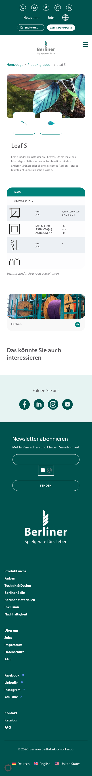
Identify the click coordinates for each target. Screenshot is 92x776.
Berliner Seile (14, 592)
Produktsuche (15, 571)
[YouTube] (34, 7)
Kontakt (10, 713)
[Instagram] (57, 7)
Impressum (13, 644)
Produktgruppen (39, 64)
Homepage (15, 64)
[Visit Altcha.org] (49, 470)
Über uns (11, 630)
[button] (8, 768)
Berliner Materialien (19, 599)
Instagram (12, 689)
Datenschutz (14, 652)
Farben (16, 324)
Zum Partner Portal (61, 27)
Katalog (10, 720)
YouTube (11, 696)
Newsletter (31, 17)
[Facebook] (46, 7)
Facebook (11, 675)
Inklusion (11, 607)
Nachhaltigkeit (15, 614)
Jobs (51, 17)
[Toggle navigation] (85, 44)
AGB (8, 659)
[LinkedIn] (69, 7)
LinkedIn (11, 682)
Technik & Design (17, 585)
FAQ (7, 727)
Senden (46, 485)
